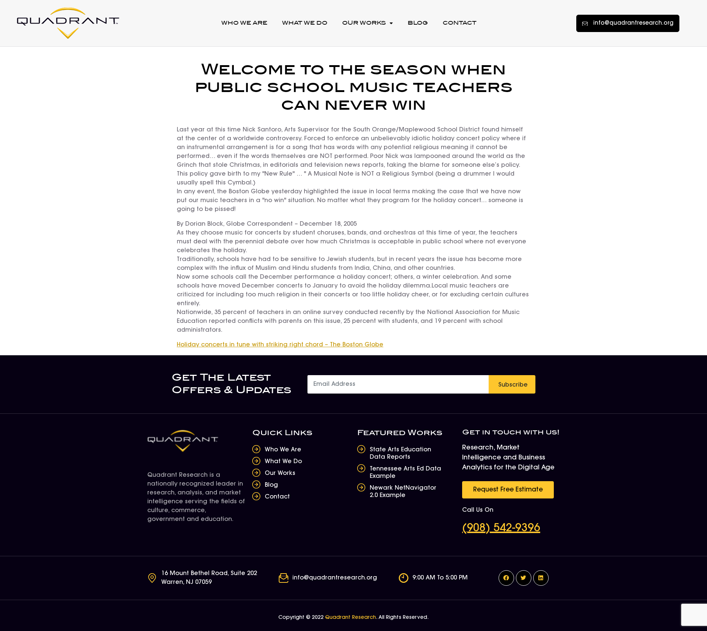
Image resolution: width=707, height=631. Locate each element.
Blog (418, 23)
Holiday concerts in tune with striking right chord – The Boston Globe (280, 345)
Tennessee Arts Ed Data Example (405, 472)
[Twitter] (523, 578)
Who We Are (244, 23)
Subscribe (513, 385)
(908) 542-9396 (501, 528)
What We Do (304, 23)
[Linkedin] (541, 578)
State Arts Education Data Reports (400, 453)
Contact (459, 23)
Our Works (364, 23)
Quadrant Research (350, 617)
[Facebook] (506, 578)
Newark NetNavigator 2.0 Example (403, 491)
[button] (627, 23)
